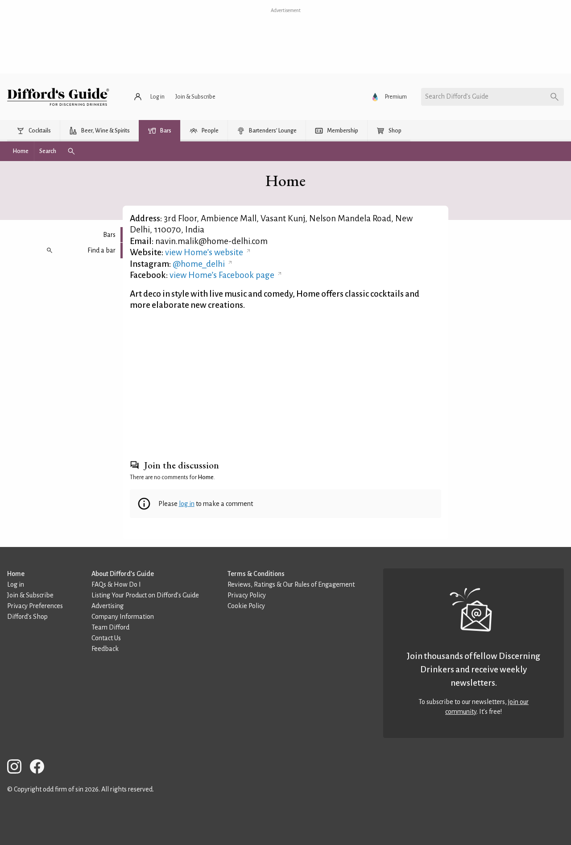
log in (186, 503)
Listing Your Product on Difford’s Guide (145, 595)
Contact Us (106, 638)
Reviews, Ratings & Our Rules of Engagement (291, 584)
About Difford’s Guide (122, 573)
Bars (109, 234)
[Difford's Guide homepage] (58, 97)
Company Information (122, 616)
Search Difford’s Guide (456, 96)
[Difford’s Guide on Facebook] (40, 768)
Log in (15, 584)
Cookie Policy (246, 605)
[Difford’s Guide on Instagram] (18, 768)
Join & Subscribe (30, 595)
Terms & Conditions (256, 573)
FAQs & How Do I (116, 584)
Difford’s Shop (27, 616)
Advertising (107, 605)
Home (16, 573)
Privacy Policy (247, 595)
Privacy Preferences (35, 605)
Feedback (105, 648)
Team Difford (110, 627)
